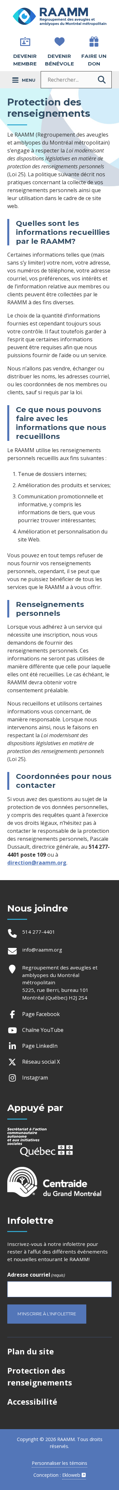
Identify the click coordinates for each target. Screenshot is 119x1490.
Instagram (35, 1079)
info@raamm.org (42, 949)
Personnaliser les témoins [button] (59, 1463)
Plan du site (30, 1351)
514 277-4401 (38, 931)
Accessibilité (32, 1401)
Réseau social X (41, 1063)
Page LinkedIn (40, 1047)
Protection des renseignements (39, 1376)
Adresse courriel (36, 1274)
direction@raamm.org (36, 862)
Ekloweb (74, 1475)
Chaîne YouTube (43, 1031)
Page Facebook (41, 1015)
